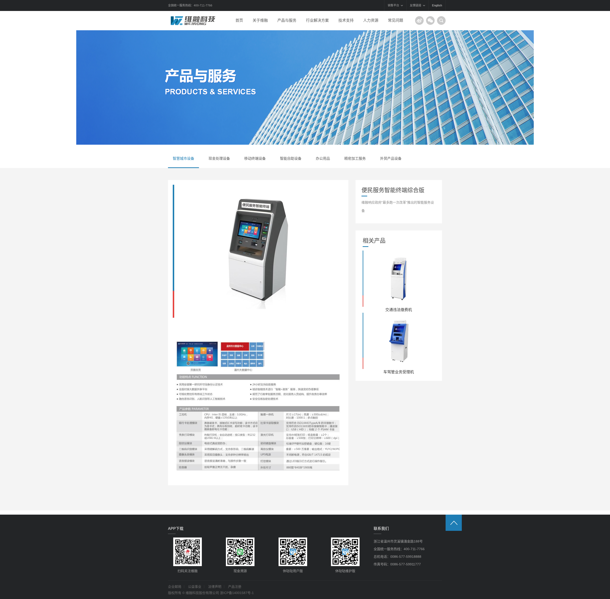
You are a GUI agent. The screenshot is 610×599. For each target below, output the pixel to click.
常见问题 (395, 20)
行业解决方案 (317, 20)
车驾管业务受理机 (398, 372)
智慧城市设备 (183, 158)
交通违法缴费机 (398, 310)
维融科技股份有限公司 (193, 20)
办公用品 (323, 158)
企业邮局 (174, 587)
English (437, 5)
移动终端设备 (255, 158)
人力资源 (370, 20)
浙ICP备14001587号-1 (237, 593)
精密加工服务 (355, 158)
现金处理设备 (219, 158)
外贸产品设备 (391, 158)
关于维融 (260, 20)
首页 (239, 20)
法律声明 (214, 587)
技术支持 (346, 20)
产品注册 (234, 587)
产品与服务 (286, 20)
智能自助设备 (290, 158)
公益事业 (194, 587)
